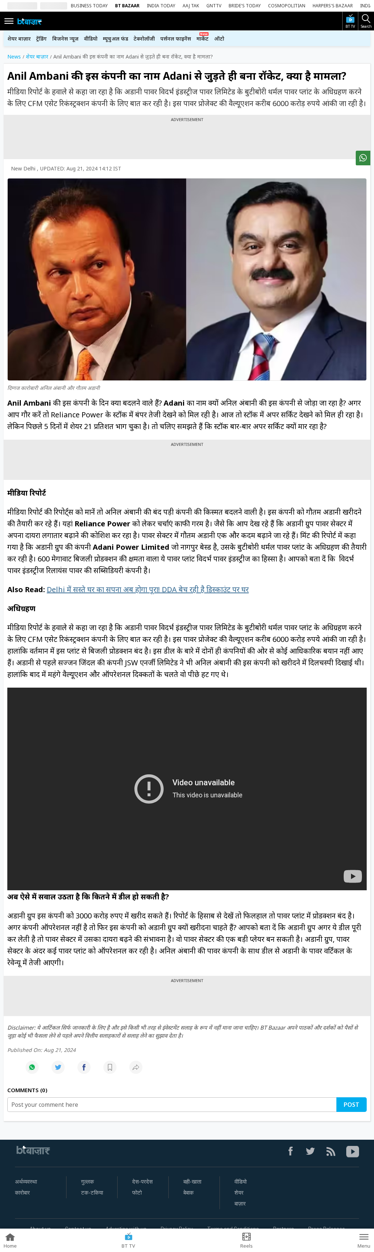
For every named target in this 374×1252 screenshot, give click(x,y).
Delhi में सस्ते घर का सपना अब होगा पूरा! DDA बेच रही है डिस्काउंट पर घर (148, 589)
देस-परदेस (142, 1181)
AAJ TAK (191, 6)
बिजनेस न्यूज (65, 38)
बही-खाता (192, 1181)
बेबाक (188, 1192)
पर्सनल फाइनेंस (175, 38)
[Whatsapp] (32, 1071)
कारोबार (22, 1192)
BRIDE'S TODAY (245, 6)
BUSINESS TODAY (89, 6)
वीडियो (91, 38)
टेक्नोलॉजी (144, 38)
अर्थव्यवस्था (26, 1181)
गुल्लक (87, 1181)
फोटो (137, 1192)
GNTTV (213, 6)
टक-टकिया (92, 1192)
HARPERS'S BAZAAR (333, 6)
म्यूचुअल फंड (115, 38)
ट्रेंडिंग (41, 38)
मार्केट (202, 38)
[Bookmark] (110, 1071)
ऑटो (219, 38)
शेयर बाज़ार (19, 38)
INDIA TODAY (161, 6)
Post (351, 1105)
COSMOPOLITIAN (286, 6)
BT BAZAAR (127, 6)
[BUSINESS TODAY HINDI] (30, 21)
